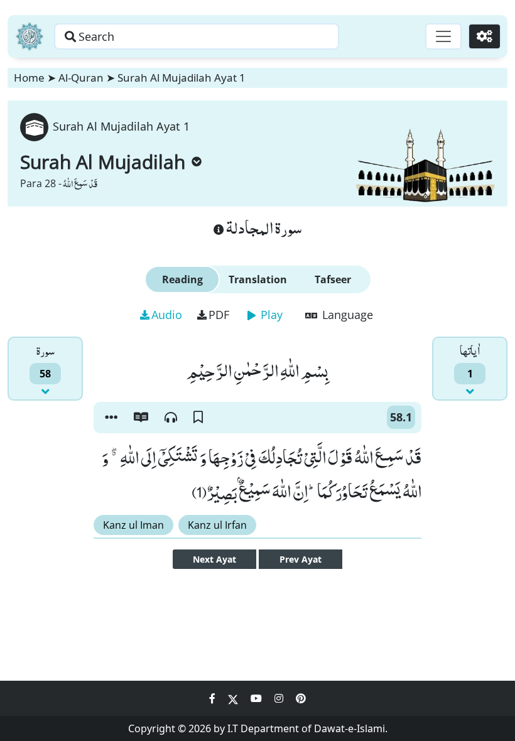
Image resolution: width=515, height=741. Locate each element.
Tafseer (333, 279)
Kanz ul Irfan (217, 525)
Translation (258, 279)
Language (346, 314)
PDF (219, 314)
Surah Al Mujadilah (102, 162)
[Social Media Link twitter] (234, 698)
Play (270, 314)
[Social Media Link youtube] (257, 698)
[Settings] (484, 36)
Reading (182, 279)
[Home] (29, 36)
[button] (111, 417)
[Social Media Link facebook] (213, 698)
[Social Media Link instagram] (280, 698)
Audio (166, 314)
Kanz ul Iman (133, 525)
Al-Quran (81, 77)
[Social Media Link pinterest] (301, 698)
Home (29, 77)
